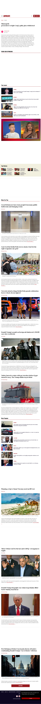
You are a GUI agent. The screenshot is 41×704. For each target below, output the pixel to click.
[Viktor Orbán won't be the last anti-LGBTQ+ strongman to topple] (20, 565)
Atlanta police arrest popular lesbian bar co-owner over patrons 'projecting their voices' (26, 433)
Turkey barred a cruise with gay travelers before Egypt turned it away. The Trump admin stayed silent (19, 376)
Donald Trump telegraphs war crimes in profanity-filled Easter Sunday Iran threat (19, 589)
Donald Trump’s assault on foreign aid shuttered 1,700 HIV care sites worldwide (20, 333)
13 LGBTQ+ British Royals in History (23, 173)
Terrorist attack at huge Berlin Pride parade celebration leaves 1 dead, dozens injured (19, 292)
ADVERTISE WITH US (19, 691)
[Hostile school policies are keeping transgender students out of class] (7, 454)
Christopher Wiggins (4, 295)
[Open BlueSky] (19, 696)
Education (15, 453)
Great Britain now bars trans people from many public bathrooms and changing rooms (19, 206)
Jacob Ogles (3, 336)
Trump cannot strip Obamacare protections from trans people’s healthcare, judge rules (26, 100)
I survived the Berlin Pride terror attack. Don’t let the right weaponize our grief (18, 248)
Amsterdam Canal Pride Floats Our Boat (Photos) (23, 170)
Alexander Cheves (4, 251)
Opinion (15, 89)
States (15, 112)
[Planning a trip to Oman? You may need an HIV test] (20, 504)
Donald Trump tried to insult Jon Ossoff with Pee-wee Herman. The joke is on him (26, 464)
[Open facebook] (17, 696)
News (14, 430)
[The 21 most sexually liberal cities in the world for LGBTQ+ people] (3, 169)
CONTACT (2, 691)
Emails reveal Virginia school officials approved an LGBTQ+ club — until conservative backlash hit (27, 115)
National (15, 97)
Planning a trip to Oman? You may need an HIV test (18, 489)
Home (2, 20)
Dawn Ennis (3, 491)
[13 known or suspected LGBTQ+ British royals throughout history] (17, 173)
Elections (15, 438)
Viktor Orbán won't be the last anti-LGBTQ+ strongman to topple (20, 550)
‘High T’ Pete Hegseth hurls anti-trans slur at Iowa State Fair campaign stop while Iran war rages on (25, 107)
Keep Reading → (30, 241)
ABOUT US (6, 691)
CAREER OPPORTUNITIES (12, 691)
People (15, 445)
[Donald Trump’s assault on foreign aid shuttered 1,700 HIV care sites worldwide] (20, 349)
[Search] (31, 16)
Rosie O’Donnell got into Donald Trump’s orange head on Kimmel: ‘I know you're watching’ (27, 92)
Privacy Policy (24, 694)
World (5, 20)
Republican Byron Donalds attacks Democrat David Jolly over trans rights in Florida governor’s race (26, 440)
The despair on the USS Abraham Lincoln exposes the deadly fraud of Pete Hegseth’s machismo (26, 425)
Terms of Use (31, 694)
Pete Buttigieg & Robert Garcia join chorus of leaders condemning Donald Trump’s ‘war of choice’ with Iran (19, 650)
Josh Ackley (3, 552)
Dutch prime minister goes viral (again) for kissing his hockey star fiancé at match (27, 448)
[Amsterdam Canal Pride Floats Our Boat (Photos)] (17, 169)
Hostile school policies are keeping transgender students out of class (26, 456)
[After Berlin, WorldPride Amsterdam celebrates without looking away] (3, 173)
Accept (30, 698)
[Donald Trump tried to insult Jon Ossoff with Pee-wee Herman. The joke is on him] (7, 462)
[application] (21, 130)
